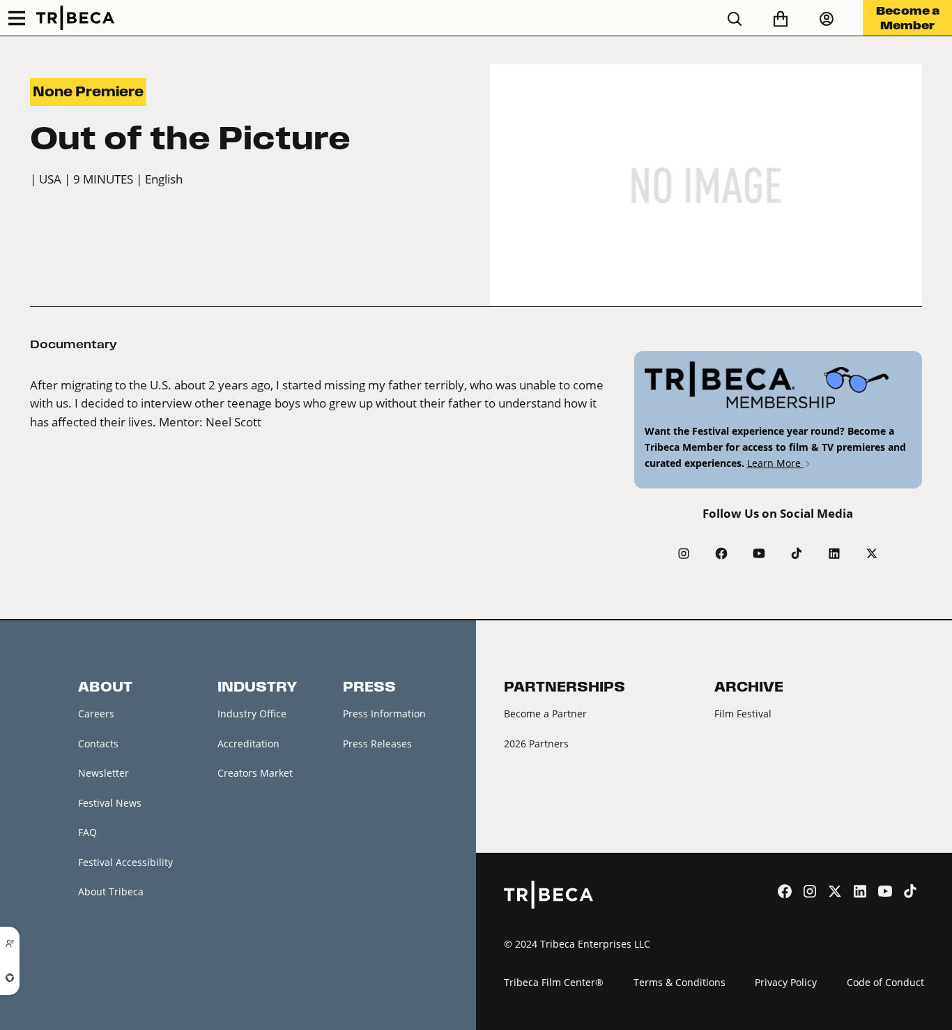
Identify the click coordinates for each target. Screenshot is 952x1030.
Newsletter (103, 772)
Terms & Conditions (679, 982)
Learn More (775, 463)
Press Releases (377, 743)
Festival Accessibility (125, 862)
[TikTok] (796, 553)
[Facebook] (721, 553)
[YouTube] (758, 553)
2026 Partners (536, 743)
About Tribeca (111, 891)
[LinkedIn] (834, 553)
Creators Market (255, 772)
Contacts (98, 743)
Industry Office (251, 713)
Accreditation (248, 743)
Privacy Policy (786, 982)
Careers (96, 713)
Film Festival (742, 713)
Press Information (384, 713)
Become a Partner (545, 713)
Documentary (73, 344)
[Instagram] (683, 553)
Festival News (109, 802)
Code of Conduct (885, 982)
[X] (871, 553)
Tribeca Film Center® (554, 982)
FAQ (87, 832)
